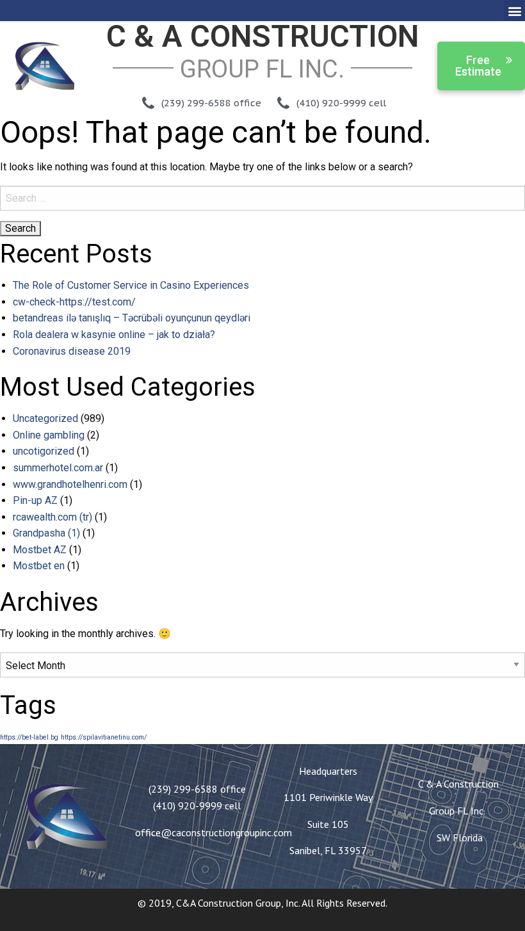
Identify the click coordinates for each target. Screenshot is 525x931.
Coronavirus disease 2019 (72, 351)
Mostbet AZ (40, 550)
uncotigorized (43, 451)
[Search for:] (262, 198)
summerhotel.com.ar (58, 468)
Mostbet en (39, 566)
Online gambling (49, 435)
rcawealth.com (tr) (52, 517)
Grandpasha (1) (46, 533)
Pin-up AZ (35, 500)
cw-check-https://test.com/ (74, 302)
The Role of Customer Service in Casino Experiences (131, 285)
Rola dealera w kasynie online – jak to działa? (114, 334)
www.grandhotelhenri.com (70, 484)
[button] (514, 10)
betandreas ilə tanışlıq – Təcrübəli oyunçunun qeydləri (131, 318)
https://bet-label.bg (29, 737)
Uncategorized (45, 418)
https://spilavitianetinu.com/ (104, 737)
